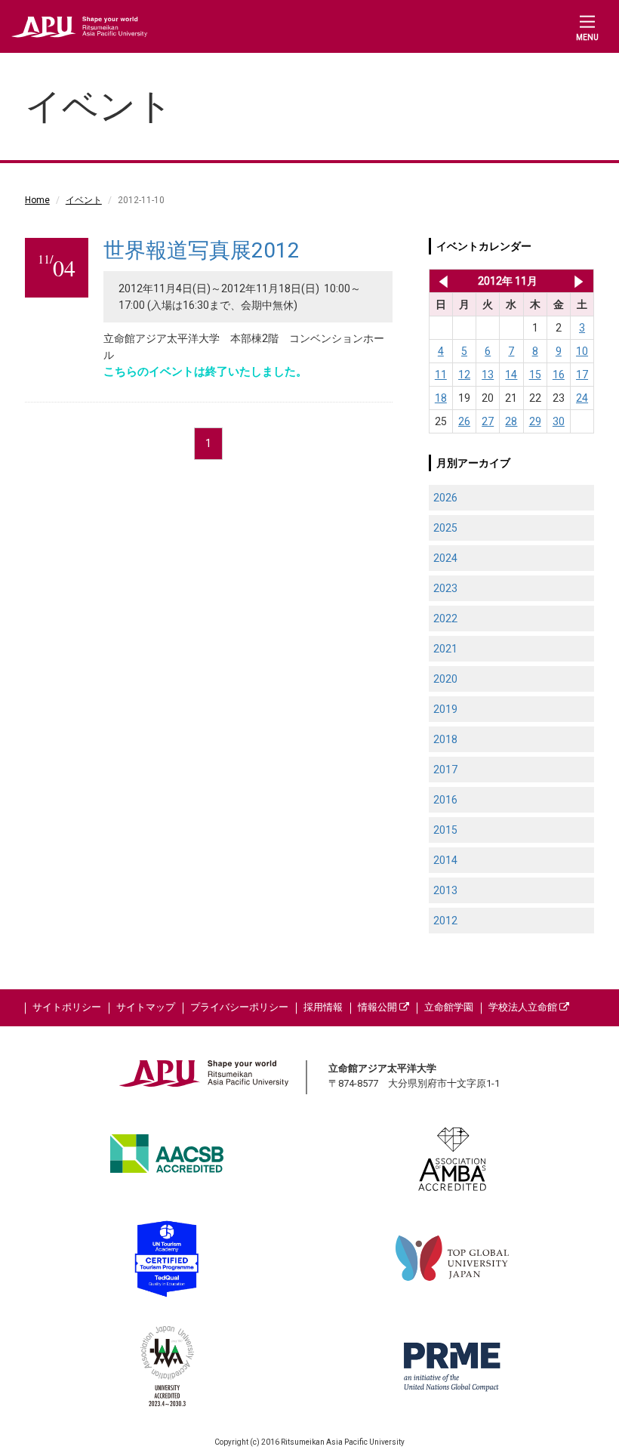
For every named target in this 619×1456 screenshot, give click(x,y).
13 (488, 375)
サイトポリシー (66, 1007)
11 (441, 375)
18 (441, 398)
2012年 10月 (440, 281)
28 (511, 421)
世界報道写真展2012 (201, 250)
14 (511, 375)
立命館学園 (448, 1007)
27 (488, 421)
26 (464, 421)
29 (535, 421)
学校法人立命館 (523, 1007)
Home (37, 200)
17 (582, 375)
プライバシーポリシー (239, 1007)
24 (582, 398)
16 (559, 375)
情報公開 (378, 1007)
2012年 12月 (578, 281)
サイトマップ (145, 1007)
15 (535, 375)
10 (582, 351)
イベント (84, 200)
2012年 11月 (507, 281)
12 (464, 375)
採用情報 (323, 1007)
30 (559, 421)
